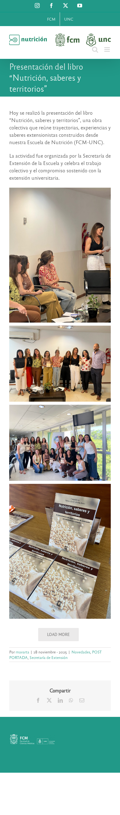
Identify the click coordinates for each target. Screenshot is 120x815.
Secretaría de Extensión (49, 657)
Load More (58, 634)
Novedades (80, 651)
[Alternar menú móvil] (107, 49)
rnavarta (22, 651)
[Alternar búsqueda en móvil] (95, 49)
